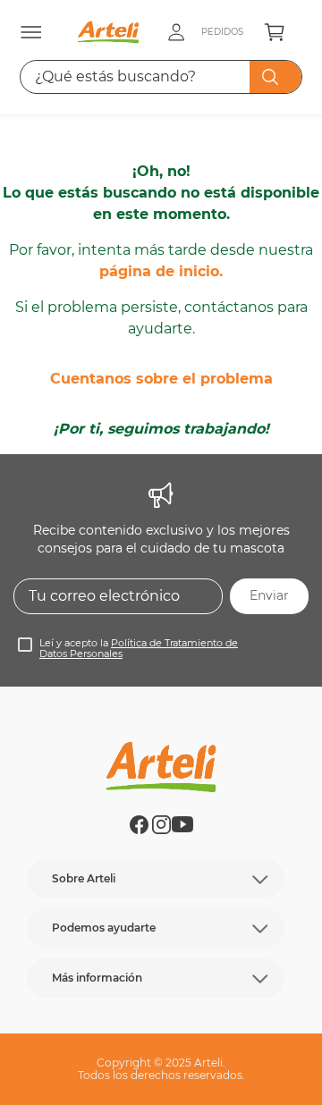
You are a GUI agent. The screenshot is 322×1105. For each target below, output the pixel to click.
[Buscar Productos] (273, 77)
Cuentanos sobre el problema (161, 378)
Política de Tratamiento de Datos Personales (138, 649)
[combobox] (161, 77)
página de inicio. (161, 271)
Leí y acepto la (138, 648)
